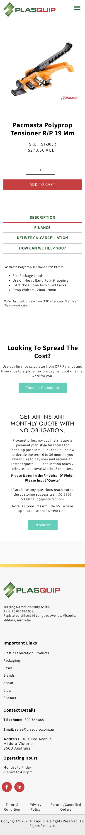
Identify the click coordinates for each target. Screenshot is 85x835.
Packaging (11, 660)
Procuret (43, 525)
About (8, 682)
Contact (9, 697)
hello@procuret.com (47, 499)
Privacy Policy (35, 807)
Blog (7, 690)
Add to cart (42, 184)
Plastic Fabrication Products (26, 653)
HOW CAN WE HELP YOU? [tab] (42, 248)
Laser (7, 668)
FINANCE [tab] (42, 227)
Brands (9, 675)
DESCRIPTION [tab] (43, 217)
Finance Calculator (43, 388)
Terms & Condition (12, 807)
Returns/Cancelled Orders (66, 807)
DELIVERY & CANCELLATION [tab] (42, 237)
